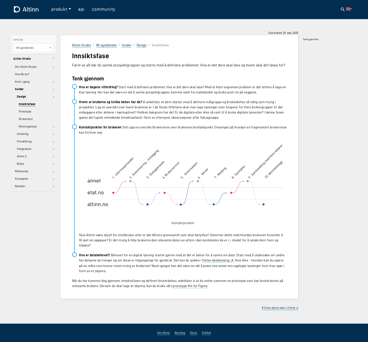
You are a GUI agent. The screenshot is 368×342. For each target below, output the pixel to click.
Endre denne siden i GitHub (279, 307)
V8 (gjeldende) (106, 45)
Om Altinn (163, 332)
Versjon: (18, 39)
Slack (193, 332)
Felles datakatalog (216, 260)
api (81, 9)
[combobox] (33, 47)
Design (142, 45)
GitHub (206, 332)
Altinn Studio (81, 45)
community (103, 9)
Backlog (180, 332)
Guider (126, 45)
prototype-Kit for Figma (190, 286)
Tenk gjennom (311, 39)
